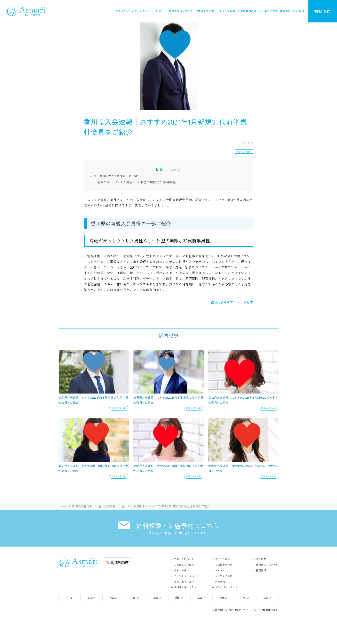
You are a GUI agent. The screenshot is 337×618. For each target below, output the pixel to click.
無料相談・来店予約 (267, 564)
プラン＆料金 (227, 11)
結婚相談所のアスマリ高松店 (232, 302)
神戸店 (245, 597)
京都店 (267, 597)
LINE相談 (298, 11)
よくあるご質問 (268, 11)
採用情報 (261, 570)
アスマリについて (126, 11)
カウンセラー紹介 (184, 581)
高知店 (157, 597)
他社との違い (181, 570)
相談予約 (322, 11)
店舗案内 (285, 11)
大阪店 (223, 597)
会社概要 (261, 559)
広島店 (201, 597)
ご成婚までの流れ (206, 11)
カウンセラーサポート (152, 11)
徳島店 (113, 597)
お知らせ (220, 570)
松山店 (135, 597)
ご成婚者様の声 (247, 11)
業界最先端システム (181, 11)
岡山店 (179, 597)
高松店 (91, 597)
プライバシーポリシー (227, 587)
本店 (69, 597)
